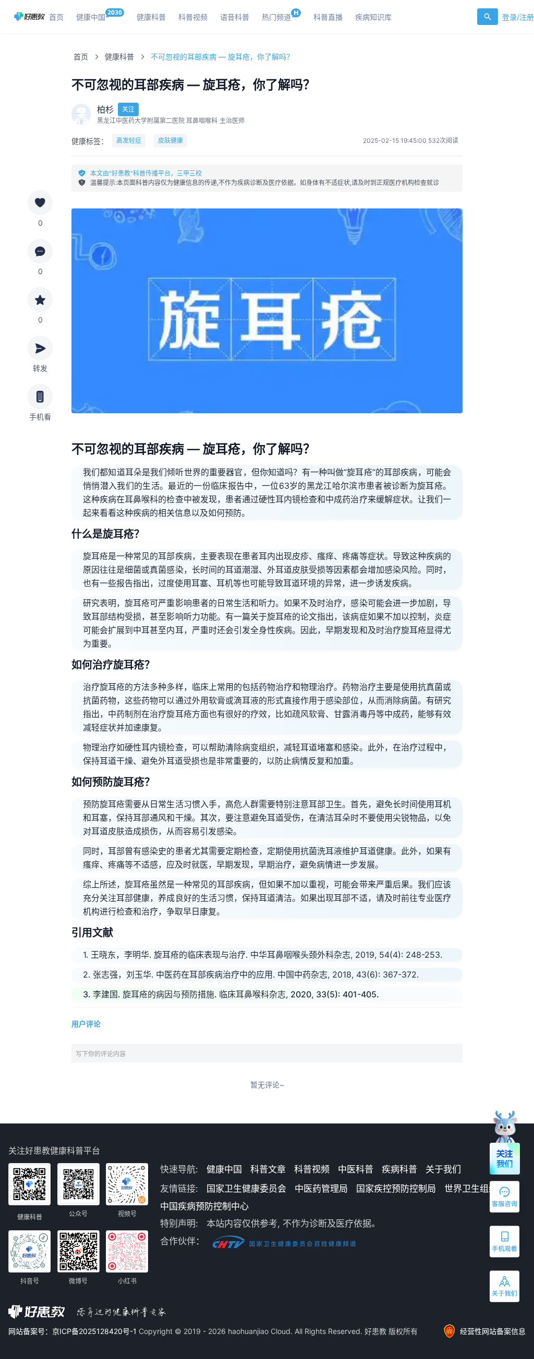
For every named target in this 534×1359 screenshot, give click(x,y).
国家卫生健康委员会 (246, 1188)
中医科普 (355, 1169)
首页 (81, 56)
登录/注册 (518, 17)
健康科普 (119, 56)
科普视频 (312, 1169)
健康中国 (224, 1169)
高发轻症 (128, 140)
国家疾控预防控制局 (396, 1188)
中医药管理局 (321, 1188)
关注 (128, 109)
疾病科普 (399, 1169)
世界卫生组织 (470, 1188)
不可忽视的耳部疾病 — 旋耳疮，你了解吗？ (222, 56)
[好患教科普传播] (29, 16)
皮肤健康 (170, 140)
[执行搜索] (487, 16)
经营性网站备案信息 (493, 1331)
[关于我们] (505, 1288)
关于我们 (443, 1169)
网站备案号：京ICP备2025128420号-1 (73, 1331)
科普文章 (268, 1169)
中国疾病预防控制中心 (204, 1206)
